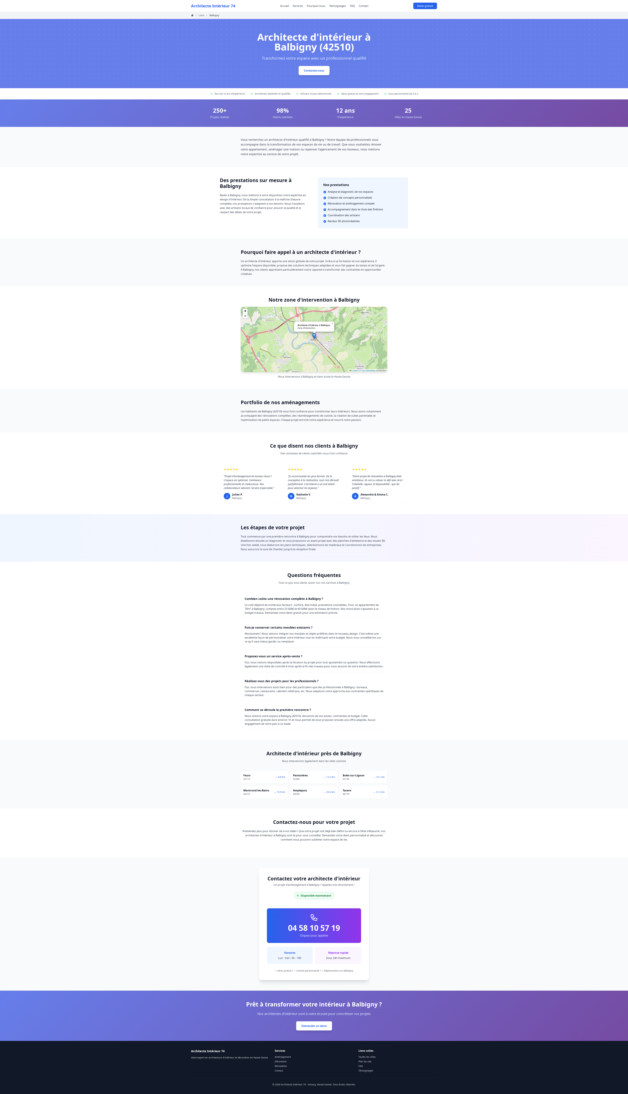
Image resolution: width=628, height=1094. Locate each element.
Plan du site (364, 1061)
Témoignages (337, 6)
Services (298, 6)
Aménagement (283, 1056)
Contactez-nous (314, 70)
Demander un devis (314, 1026)
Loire (201, 15)
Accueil (284, 6)
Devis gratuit (425, 6)
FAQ (352, 6)
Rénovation (281, 1066)
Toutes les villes (367, 1056)
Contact (363, 6)
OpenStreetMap (368, 370)
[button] (314, 336)
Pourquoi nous (316, 6)
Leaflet (354, 370)
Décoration (281, 1061)
